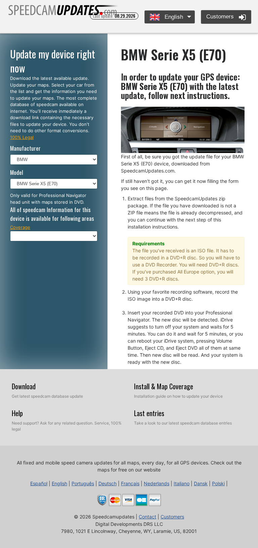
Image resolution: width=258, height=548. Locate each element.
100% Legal (22, 137)
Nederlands (156, 483)
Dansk (201, 483)
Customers (220, 16)
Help (17, 413)
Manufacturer (25, 148)
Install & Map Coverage (163, 386)
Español (38, 483)
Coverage (20, 227)
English (173, 17)
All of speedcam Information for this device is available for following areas (52, 213)
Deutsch (107, 483)
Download (24, 386)
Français (130, 483)
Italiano (181, 483)
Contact (147, 516)
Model (16, 172)
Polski (218, 483)
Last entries (149, 413)
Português (83, 483)
